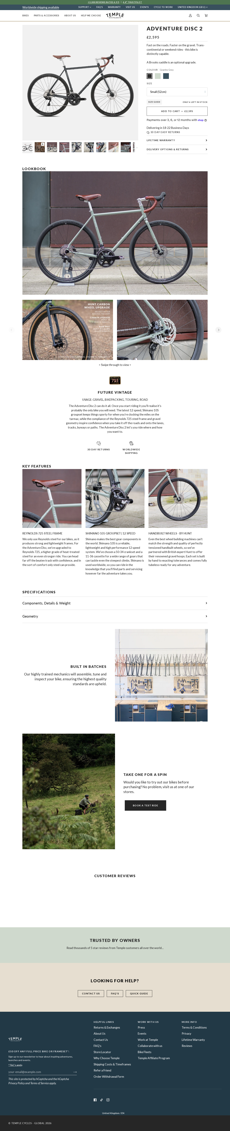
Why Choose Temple (107, 1058)
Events (142, 1033)
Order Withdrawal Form (109, 1076)
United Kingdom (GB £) (191, 7)
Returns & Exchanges (107, 1027)
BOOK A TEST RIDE (145, 805)
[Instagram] (107, 1099)
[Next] (218, 330)
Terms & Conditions (194, 1027)
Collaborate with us (150, 1046)
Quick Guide (139, 993)
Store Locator (102, 1052)
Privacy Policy (16, 1083)
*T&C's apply (15, 1065)
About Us (99, 1033)
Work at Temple (148, 1040)
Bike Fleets (144, 1052)
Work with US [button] (148, 1021)
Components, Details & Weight (46, 603)
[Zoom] (29, 134)
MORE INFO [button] (189, 1021)
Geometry (30, 616)
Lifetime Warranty (161, 140)
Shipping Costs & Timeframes (112, 1064)
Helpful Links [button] (104, 1021)
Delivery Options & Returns (168, 149)
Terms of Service (39, 1083)
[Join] (72, 1071)
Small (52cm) (158, 92)
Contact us (91, 993)
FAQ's (115, 993)
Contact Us (101, 1040)
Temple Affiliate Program (154, 1058)
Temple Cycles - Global (28, 1123)
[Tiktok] (101, 1099)
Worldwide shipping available (40, 7)
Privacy (186, 1033)
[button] (26, 15)
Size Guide (154, 102)
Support (83, 7)
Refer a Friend (102, 1070)
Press (141, 1027)
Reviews (187, 1046)
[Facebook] (95, 1099)
